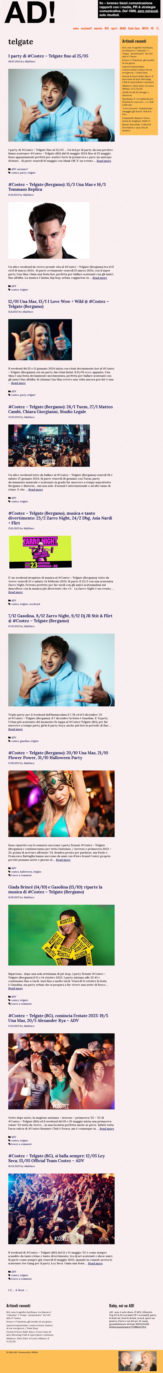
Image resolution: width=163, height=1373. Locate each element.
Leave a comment (21, 875)
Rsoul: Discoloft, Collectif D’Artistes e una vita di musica (136, 127)
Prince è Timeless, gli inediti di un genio (29, 1321)
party (23, 172)
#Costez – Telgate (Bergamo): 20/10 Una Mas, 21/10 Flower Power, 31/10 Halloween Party (58, 755)
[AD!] (39, 12)
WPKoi (34, 1352)
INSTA (145, 28)
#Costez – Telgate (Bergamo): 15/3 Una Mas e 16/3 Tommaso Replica (57, 187)
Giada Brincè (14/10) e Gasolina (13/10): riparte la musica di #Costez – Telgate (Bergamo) (55, 889)
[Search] (157, 28)
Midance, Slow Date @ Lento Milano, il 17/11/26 (138, 87)
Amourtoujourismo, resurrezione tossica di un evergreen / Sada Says (137, 69)
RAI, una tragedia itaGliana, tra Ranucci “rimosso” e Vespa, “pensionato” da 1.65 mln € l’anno (137, 52)
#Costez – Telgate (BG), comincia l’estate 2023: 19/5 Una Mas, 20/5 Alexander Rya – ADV (58, 1018)
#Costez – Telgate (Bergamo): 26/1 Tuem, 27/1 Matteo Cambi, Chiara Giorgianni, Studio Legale (60, 409)
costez (15, 172)
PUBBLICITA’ (138, 1327)
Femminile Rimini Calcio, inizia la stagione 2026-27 (136, 119)
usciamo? (86, 28)
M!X (107, 28)
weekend (34, 604)
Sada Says (134, 28)
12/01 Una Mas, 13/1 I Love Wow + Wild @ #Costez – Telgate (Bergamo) (58, 304)
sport (114, 28)
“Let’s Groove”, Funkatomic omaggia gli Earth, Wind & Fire (137, 111)
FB (152, 28)
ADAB (123, 28)
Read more (104, 161)
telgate (31, 172)
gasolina (24, 741)
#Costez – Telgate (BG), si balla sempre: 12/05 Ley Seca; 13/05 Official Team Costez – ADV (56, 1158)
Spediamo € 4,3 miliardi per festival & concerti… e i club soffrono (138, 101)
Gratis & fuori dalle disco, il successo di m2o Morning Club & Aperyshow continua (138, 79)
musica (98, 28)
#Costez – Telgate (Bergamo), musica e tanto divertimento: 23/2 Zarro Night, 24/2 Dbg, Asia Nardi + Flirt (60, 518)
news (76, 28)
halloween (26, 871)
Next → (23, 1290)
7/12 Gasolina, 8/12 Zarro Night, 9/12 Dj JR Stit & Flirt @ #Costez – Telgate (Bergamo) (60, 618)
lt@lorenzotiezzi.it (120, 1327)
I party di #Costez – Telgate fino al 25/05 (48, 56)
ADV (13, 169)
